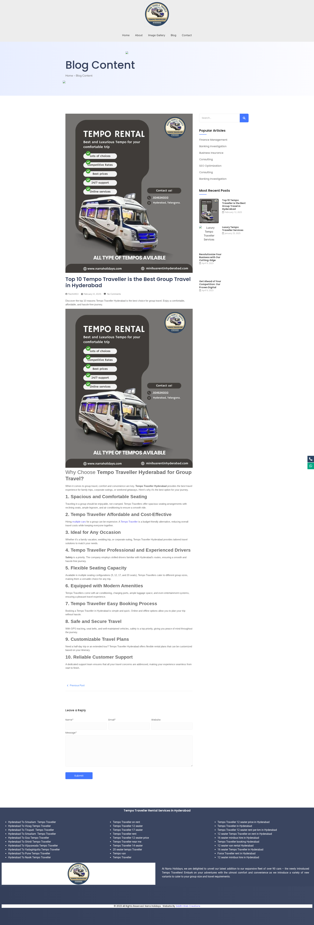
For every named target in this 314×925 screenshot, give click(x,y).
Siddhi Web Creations (188, 906)
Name (69, 720)
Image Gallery (156, 35)
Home (126, 35)
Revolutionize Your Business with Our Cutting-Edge (210, 257)
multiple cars (79, 521)
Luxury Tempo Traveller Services (232, 229)
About (139, 35)
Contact (187, 35)
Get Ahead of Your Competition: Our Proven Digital (210, 284)
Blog (173, 35)
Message (71, 733)
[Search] (244, 118)
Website (156, 720)
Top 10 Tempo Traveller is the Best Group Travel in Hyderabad (234, 205)
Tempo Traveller (129, 521)
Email (112, 720)
